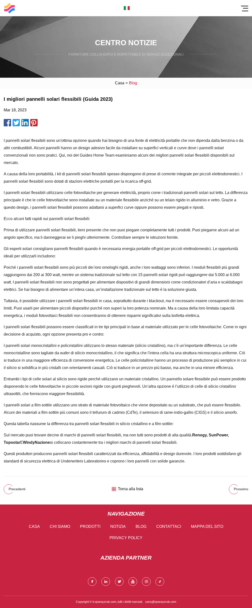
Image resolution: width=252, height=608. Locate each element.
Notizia (118, 526)
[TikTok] (160, 581)
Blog (141, 526)
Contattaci (168, 526)
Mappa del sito (207, 526)
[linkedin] (105, 581)
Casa (119, 83)
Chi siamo (60, 526)
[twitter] (119, 581)
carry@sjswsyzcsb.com (160, 602)
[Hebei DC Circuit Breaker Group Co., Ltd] (9, 8)
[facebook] (92, 581)
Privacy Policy (126, 538)
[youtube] (132, 581)
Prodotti (90, 526)
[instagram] (146, 581)
